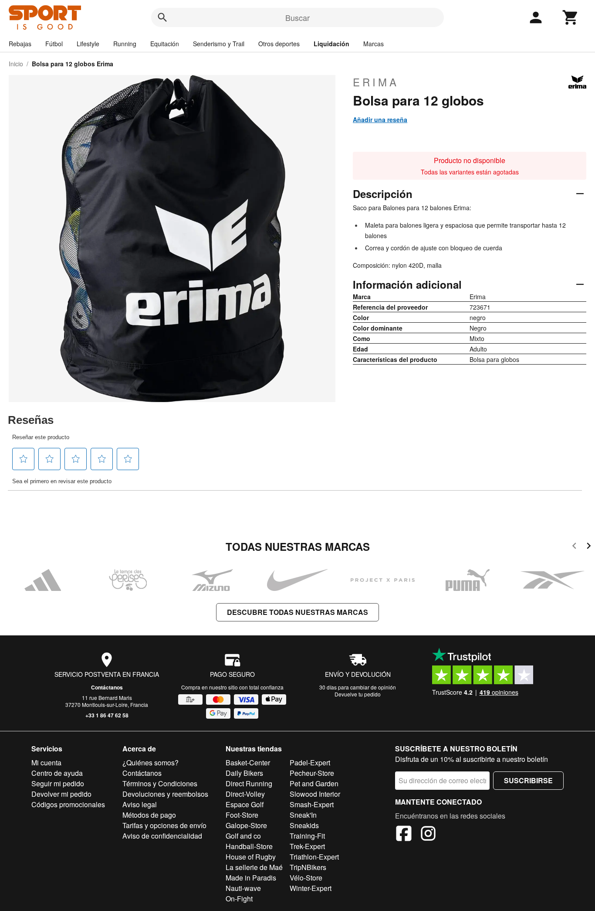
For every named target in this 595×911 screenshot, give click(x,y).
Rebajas (20, 43)
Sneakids (304, 825)
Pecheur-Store (312, 773)
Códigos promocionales (68, 804)
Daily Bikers (244, 773)
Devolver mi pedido (61, 794)
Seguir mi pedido (57, 783)
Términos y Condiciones (159, 783)
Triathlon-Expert (314, 857)
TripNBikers (308, 867)
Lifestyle (88, 43)
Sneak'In (303, 815)
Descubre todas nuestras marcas (297, 612)
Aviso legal (139, 804)
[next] (588, 547)
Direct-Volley (245, 794)
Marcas (373, 43)
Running (124, 43)
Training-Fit (307, 836)
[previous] (574, 547)
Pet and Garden (314, 783)
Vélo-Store (306, 878)
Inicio (16, 63)
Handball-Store (249, 846)
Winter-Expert (310, 888)
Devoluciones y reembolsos (165, 794)
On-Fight (239, 899)
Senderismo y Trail (218, 43)
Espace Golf (245, 804)
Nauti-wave (243, 888)
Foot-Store (242, 815)
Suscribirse (528, 780)
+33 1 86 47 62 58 (106, 715)
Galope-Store (246, 825)
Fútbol (54, 43)
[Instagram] (428, 835)
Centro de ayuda (57, 773)
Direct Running (249, 783)
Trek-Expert (307, 846)
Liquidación (331, 43)
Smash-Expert (312, 804)
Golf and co (243, 836)
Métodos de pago (149, 815)
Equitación (164, 43)
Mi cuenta (46, 762)
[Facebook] (403, 835)
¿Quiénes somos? (150, 762)
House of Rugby (251, 857)
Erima (376, 82)
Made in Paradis (251, 878)
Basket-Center (248, 762)
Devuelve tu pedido (358, 694)
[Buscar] (162, 17)
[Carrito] (570, 17)
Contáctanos (107, 687)
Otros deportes (279, 43)
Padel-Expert (310, 762)
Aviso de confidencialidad (162, 836)
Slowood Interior (315, 794)
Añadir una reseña (380, 119)
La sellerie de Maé (254, 867)
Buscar (297, 17)
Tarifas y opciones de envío (164, 825)
